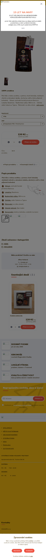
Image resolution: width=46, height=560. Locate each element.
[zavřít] (41, 4)
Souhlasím (29, 551)
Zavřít (23, 28)
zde (31, 556)
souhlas (30, 541)
